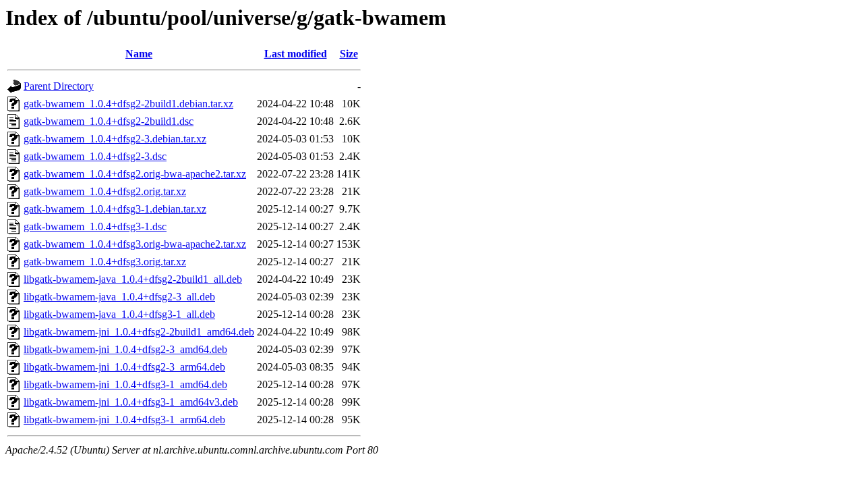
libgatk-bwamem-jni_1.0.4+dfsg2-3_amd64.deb (125, 349)
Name (138, 53)
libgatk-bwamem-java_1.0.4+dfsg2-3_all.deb (119, 296)
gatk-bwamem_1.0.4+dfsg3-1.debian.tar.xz (115, 209)
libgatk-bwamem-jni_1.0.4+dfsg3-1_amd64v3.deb (131, 402)
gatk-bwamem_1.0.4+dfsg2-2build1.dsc (109, 121)
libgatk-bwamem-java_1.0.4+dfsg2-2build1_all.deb (133, 279)
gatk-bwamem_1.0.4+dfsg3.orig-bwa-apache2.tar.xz (135, 244)
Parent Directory (59, 86)
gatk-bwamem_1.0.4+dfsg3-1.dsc (95, 226)
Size (349, 53)
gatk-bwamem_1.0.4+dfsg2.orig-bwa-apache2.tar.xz (135, 174)
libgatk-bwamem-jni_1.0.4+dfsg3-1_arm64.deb (124, 419)
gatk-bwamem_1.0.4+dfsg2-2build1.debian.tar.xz (128, 103)
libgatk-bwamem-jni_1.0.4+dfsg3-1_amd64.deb (125, 384)
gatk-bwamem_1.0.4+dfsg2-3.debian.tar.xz (115, 138)
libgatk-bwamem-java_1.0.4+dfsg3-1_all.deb (119, 314)
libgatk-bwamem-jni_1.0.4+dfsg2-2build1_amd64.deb (139, 332)
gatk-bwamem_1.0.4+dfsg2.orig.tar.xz (105, 191)
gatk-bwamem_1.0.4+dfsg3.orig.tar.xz (105, 261)
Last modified (295, 53)
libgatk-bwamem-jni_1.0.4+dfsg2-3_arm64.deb (124, 367)
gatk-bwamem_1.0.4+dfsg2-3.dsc (95, 156)
